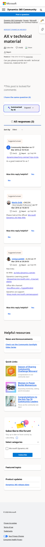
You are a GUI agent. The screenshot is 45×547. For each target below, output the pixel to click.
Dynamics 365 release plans (17, 484)
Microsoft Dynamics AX (18, 448)
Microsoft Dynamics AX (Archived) (20, 21)
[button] (41, 10)
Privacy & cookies (10, 523)
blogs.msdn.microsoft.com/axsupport (22, 294)
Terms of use (8, 527)
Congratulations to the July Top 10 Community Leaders (28, 399)
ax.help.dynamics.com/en (24, 272)
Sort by (7, 129)
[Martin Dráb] (9, 203)
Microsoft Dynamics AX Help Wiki (21, 216)
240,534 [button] (27, 202)
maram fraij (29, 57)
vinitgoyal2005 (18, 259)
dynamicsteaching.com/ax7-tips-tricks (22, 157)
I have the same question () (17, 97)
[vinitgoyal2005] (9, 259)
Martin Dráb (17, 202)
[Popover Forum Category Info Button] (16, 437)
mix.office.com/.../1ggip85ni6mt (20, 288)
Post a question (22, 14)
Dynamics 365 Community (21, 9)
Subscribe (22, 455)
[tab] (22, 122)
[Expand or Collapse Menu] (3, 9)
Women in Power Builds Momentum (27, 384)
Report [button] (8, 52)
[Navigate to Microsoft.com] (9, 3)
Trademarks (8, 531)
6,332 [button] (28, 259)
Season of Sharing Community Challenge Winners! (27, 369)
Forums (26, 20)
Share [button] (30, 48)
